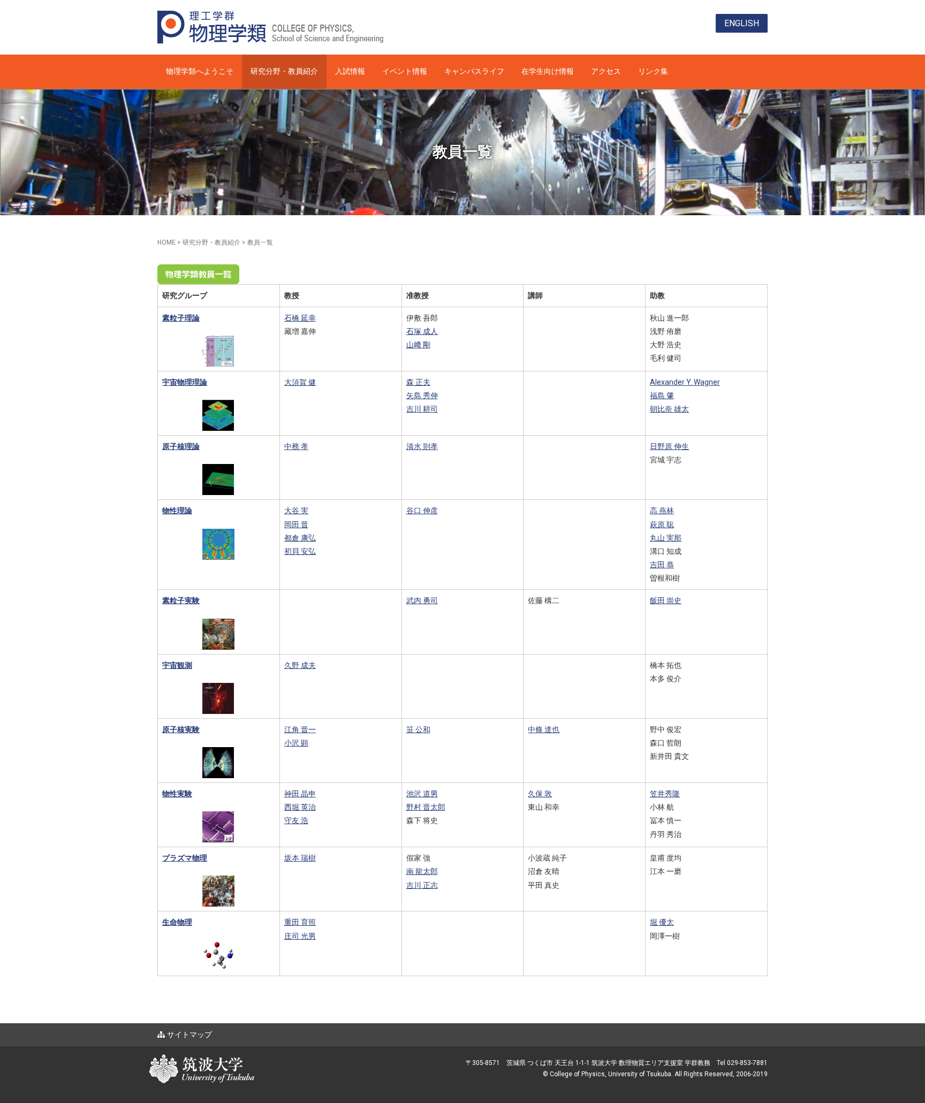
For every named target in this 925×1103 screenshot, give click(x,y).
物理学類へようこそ (199, 71)
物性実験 (177, 793)
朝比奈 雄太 (669, 409)
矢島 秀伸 (422, 395)
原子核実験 (181, 729)
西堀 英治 (300, 807)
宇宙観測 (177, 665)
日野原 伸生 (669, 446)
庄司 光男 (300, 936)
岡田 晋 (296, 524)
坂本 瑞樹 (300, 858)
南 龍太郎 (422, 871)
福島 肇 (662, 395)
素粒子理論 (181, 318)
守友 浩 (296, 820)
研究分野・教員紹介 (284, 71)
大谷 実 (296, 510)
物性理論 (177, 510)
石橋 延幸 (300, 318)
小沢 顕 (296, 743)
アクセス (606, 71)
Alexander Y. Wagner (685, 382)
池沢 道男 (422, 793)
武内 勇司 (422, 600)
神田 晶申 (300, 793)
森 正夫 (418, 382)
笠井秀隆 (665, 793)
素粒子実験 (181, 600)
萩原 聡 (662, 524)
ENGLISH (741, 23)
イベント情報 (404, 71)
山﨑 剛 (418, 344)
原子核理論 (181, 446)
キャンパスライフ (474, 71)
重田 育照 (300, 922)
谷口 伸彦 (422, 510)
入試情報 (350, 71)
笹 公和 (418, 729)
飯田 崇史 (665, 600)
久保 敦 (540, 793)
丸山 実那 (665, 538)
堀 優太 (662, 922)
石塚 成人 (422, 331)
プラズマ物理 (184, 858)
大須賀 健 (300, 382)
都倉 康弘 (300, 538)
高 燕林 (662, 510)
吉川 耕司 (422, 409)
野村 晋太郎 (425, 807)
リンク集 (653, 71)
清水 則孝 (422, 446)
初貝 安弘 (300, 551)
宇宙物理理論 (184, 382)
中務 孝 (296, 446)
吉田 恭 (662, 564)
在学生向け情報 (547, 71)
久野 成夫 (300, 665)
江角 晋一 (300, 729)
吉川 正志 (422, 885)
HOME (166, 242)
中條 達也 (543, 729)
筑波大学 (253, 1059)
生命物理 (177, 922)
